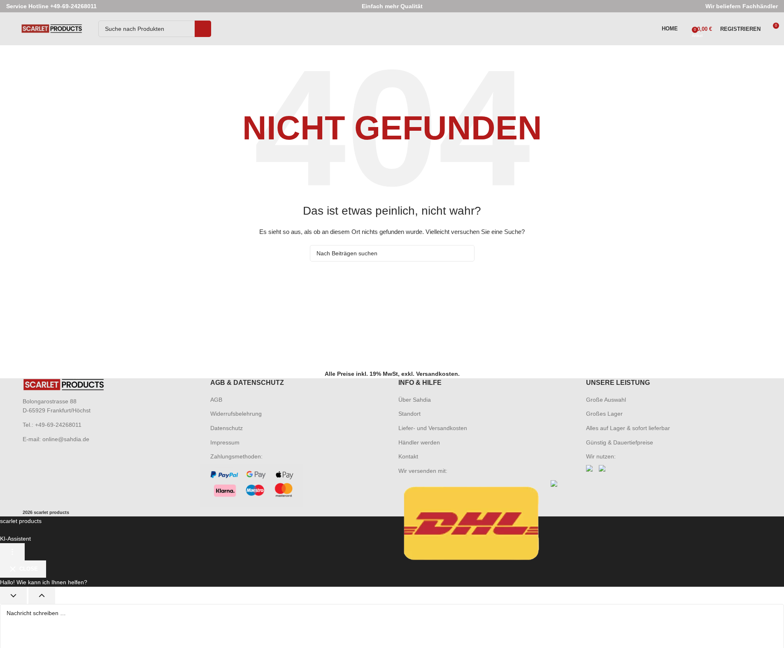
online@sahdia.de (65, 439)
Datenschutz (226, 428)
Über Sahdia (414, 399)
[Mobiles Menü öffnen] (9, 29)
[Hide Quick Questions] (13, 595)
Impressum (225, 442)
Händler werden (419, 442)
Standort (409, 413)
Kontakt (408, 456)
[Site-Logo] (52, 28)
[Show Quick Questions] (41, 595)
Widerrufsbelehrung (236, 413)
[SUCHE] (203, 29)
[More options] (12, 551)
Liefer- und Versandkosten (432, 428)
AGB (216, 399)
